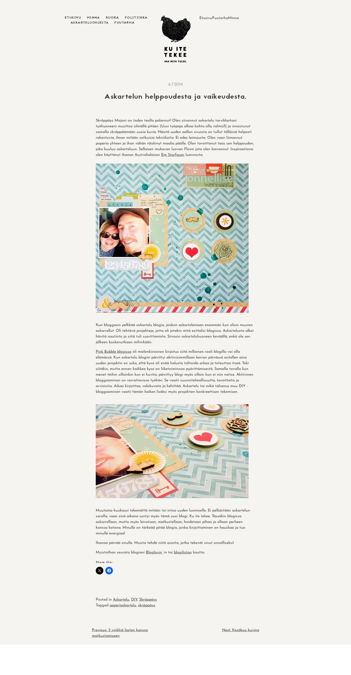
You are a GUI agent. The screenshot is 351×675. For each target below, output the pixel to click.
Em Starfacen (172, 155)
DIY (134, 600)
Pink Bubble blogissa (113, 352)
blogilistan (183, 552)
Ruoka (112, 17)
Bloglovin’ (154, 552)
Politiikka (136, 17)
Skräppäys (148, 600)
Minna (93, 17)
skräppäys (146, 605)
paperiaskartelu (123, 605)
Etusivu (73, 17)
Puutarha (124, 22)
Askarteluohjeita (89, 22)
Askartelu (121, 600)
